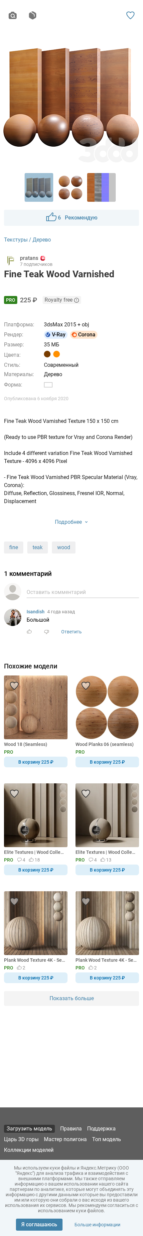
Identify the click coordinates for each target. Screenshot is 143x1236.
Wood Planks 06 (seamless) (104, 744)
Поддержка (101, 1128)
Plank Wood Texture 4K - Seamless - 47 (34, 960)
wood (63, 547)
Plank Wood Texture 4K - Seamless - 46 (106, 960)
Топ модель (106, 1139)
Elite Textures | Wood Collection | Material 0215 (106, 852)
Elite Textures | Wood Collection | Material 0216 (34, 852)
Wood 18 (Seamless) (25, 744)
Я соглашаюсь (39, 1224)
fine (13, 547)
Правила (71, 1128)
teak (38, 547)
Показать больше (72, 998)
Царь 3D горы (21, 1139)
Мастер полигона (65, 1139)
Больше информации (97, 1224)
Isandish (36, 611)
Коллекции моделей (29, 1150)
